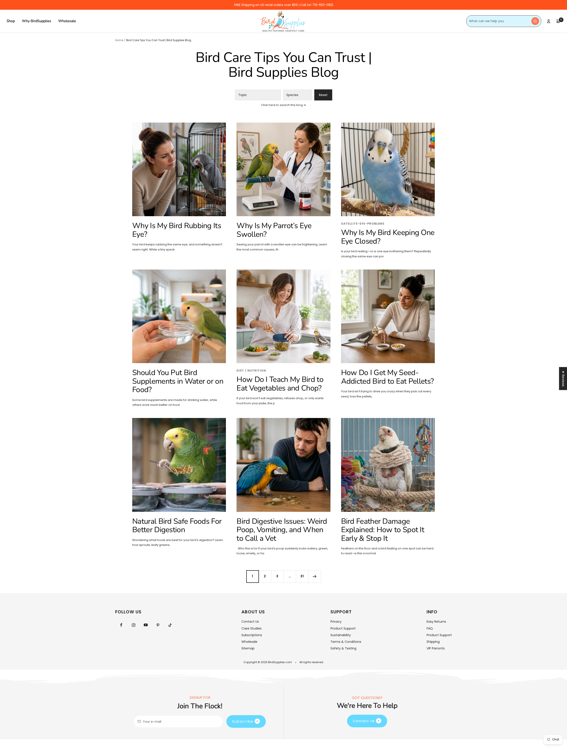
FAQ (430, 628)
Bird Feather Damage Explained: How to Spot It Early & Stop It (382, 529)
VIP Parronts (436, 648)
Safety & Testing (343, 648)
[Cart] (558, 21)
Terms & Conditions (345, 641)
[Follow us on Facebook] (121, 625)
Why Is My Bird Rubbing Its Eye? (176, 230)
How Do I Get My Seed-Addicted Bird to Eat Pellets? (387, 377)
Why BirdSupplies (36, 21)
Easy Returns (436, 621)
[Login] (549, 21)
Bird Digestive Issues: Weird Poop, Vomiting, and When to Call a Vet (282, 529)
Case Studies (251, 628)
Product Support (343, 628)
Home (119, 40)
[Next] (314, 576)
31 (302, 576)
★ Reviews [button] (563, 378)
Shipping (433, 641)
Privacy (336, 621)
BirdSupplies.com (280, 662)
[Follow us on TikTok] (170, 625)
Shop (11, 21)
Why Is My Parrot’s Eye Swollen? (274, 230)
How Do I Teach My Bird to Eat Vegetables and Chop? (280, 383)
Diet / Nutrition (251, 370)
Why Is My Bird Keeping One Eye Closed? (388, 236)
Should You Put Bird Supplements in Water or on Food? (177, 381)
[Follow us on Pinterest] (158, 625)
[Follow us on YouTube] (146, 625)
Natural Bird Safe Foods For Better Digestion (176, 525)
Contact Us (250, 621)
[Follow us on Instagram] (133, 625)
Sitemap (247, 648)
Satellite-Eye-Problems (362, 223)
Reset (323, 95)
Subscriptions (251, 635)
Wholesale (67, 21)
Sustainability (340, 635)
